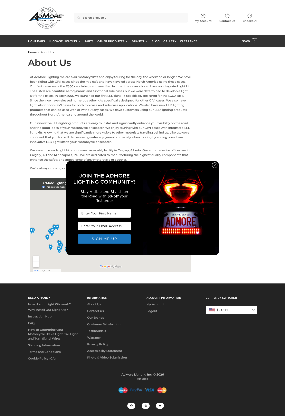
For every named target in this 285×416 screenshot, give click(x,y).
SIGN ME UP (104, 239)
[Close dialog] (214, 165)
